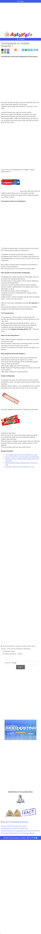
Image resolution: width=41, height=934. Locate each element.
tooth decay (11, 649)
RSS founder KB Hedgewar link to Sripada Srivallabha (17, 833)
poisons (3, 649)
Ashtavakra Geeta (9, 651)
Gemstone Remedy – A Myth (12, 654)
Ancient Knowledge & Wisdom (15, 822)
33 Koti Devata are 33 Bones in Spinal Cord (14, 828)
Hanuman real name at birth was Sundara (14, 826)
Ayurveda (6, 646)
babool (12, 646)
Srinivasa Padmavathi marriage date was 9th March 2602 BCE (20, 831)
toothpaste (26, 649)
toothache (19, 649)
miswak (23, 646)
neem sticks (31, 646)
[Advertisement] (18, 16)
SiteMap (23, 838)
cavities (18, 646)
